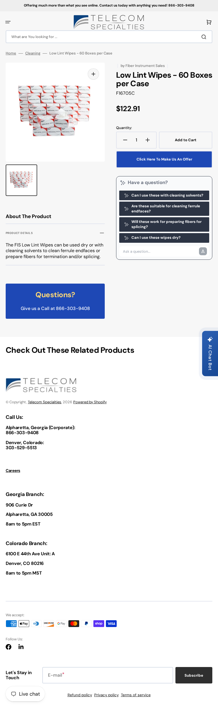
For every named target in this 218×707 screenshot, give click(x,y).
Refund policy (80, 695)
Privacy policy (106, 695)
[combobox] (109, 36)
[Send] (203, 251)
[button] (8, 22)
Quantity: (124, 128)
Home (11, 53)
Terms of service (136, 695)
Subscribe (194, 675)
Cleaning (32, 53)
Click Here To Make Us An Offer (164, 159)
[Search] (205, 37)
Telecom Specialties (44, 402)
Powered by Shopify (90, 402)
